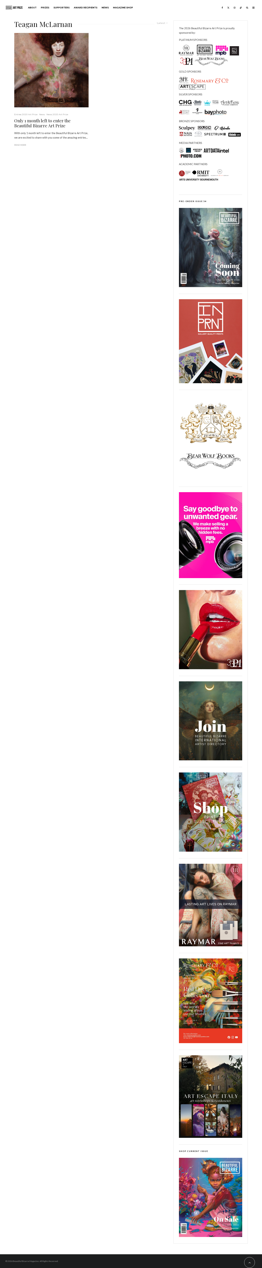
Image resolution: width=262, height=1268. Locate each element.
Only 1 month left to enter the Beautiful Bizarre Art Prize (42, 123)
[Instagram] (235, 7)
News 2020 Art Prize (57, 114)
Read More (20, 145)
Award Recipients (85, 7)
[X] (228, 7)
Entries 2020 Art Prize (25, 114)
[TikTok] (241, 7)
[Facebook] (222, 7)
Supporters (61, 7)
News (105, 7)
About (32, 7)
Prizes (45, 7)
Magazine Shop (123, 7)
